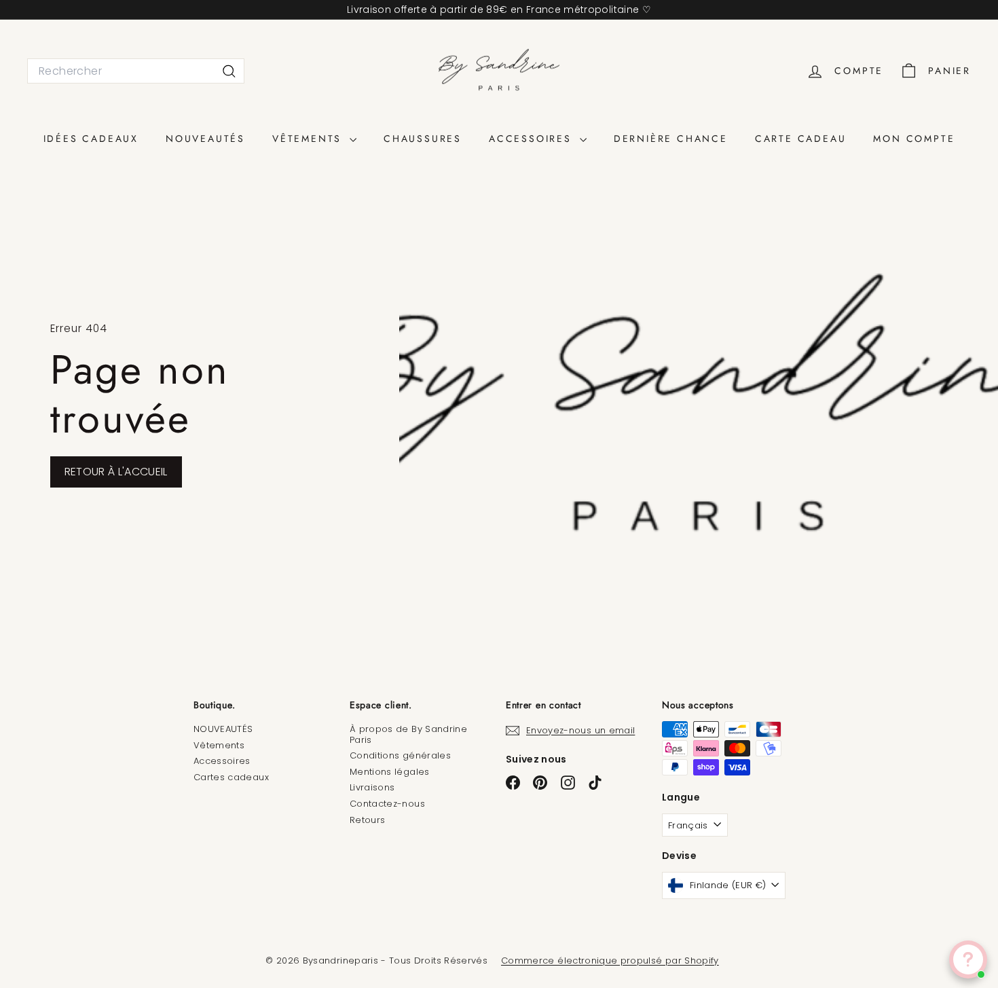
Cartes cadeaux (231, 777)
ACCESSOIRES (532, 138)
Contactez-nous (387, 803)
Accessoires (222, 760)
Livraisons (372, 787)
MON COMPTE (914, 138)
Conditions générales (400, 755)
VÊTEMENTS (309, 138)
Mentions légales (390, 771)
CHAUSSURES (423, 138)
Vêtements (218, 745)
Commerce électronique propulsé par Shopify (610, 960)
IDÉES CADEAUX (90, 138)
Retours (367, 819)
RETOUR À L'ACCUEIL (116, 471)
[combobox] (135, 71)
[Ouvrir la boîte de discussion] (968, 959)
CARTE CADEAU (801, 138)
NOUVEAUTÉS (205, 138)
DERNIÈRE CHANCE (671, 138)
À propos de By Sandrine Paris (408, 734)
